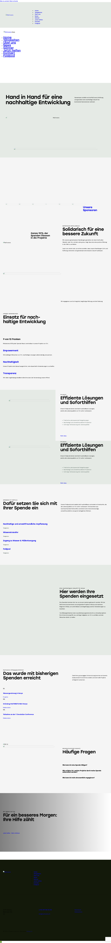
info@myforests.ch (44, 914)
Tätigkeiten (6, 528)
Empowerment (10, 350)
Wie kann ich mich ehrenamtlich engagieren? (78, 778)
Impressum (78, 910)
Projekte (5, 697)
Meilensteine (6, 707)
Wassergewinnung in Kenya (13, 693)
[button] (83, 765)
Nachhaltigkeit (11, 362)
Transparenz (9, 373)
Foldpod (6, 549)
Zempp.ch (29, 931)
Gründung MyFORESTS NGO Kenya (15, 704)
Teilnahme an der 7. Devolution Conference (18, 714)
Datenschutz (78, 912)
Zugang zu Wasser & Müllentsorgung (19, 541)
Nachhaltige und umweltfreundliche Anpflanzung (25, 524)
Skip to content (4, 1)
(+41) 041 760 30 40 (45, 910)
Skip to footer (14, 1)
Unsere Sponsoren (90, 209)
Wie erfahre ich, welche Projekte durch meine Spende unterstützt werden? (81, 771)
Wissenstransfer (10, 532)
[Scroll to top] (1, 942)
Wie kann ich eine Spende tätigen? (74, 765)
